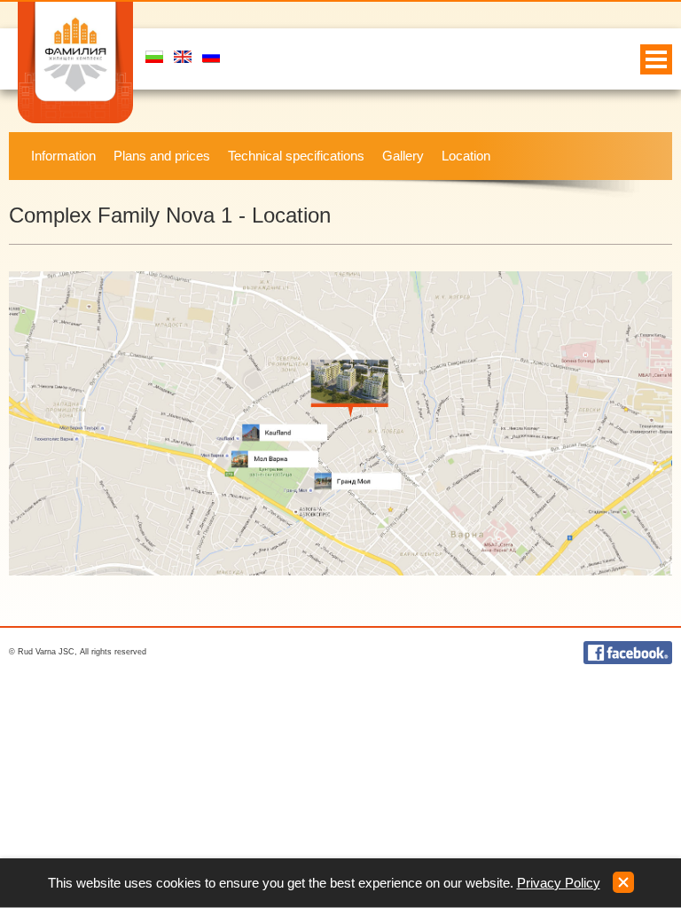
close (623, 882)
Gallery (403, 155)
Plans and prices (162, 155)
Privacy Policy (558, 882)
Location (466, 155)
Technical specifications (296, 155)
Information (63, 155)
